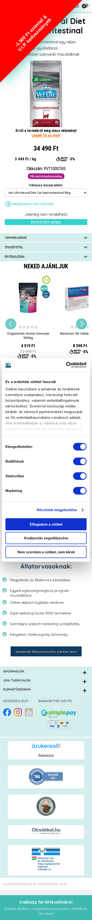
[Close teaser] (84, 6)
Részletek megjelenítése (57, 510)
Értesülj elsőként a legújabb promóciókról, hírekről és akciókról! (46, 907)
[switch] (80, 461)
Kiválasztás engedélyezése (46, 538)
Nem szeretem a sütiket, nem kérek (46, 552)
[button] (41, 41)
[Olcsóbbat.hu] (46, 831)
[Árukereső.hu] (46, 748)
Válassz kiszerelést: (46, 185)
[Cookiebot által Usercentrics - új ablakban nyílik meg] (66, 365)
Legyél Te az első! (46, 135)
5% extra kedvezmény (46, 176)
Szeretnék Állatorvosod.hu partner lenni (46, 651)
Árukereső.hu (46, 755)
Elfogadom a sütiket (46, 524)
